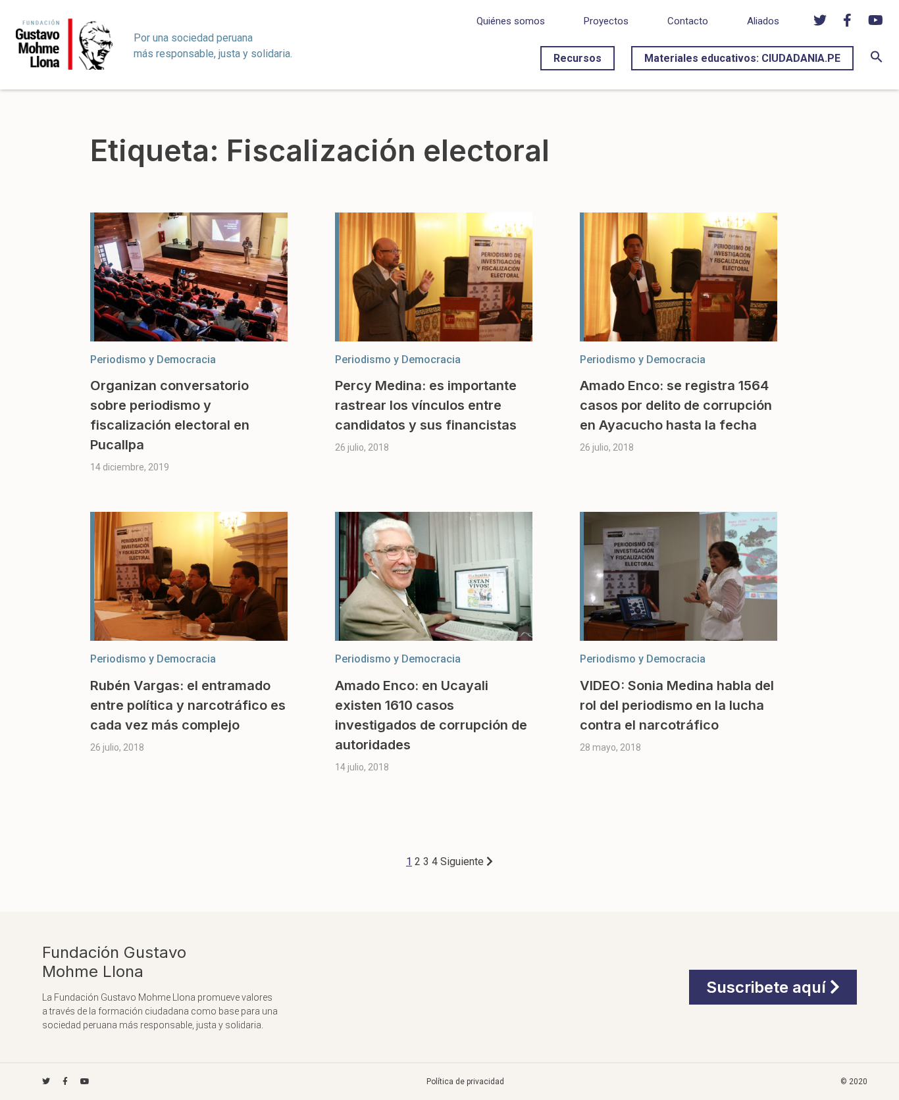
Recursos (577, 58)
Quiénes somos (510, 21)
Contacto (687, 21)
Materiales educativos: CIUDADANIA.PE (742, 58)
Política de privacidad (465, 1081)
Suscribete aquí (768, 987)
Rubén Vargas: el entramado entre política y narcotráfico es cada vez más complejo (188, 705)
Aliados (763, 21)
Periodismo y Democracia (153, 359)
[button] (876, 59)
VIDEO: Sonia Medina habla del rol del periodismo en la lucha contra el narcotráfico (677, 705)
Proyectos (606, 21)
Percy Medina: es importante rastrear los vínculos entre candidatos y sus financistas (426, 405)
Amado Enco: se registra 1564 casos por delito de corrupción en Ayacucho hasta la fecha (676, 405)
